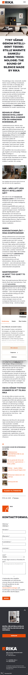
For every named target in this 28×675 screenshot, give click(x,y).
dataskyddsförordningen (9, 588)
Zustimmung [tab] (5, 321)
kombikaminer (18, 105)
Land (4, 555)
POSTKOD (5, 548)
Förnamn (5, 529)
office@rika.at (12, 661)
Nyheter (16, 498)
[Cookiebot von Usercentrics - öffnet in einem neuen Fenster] (19, 317)
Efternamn (6, 536)
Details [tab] (14, 321)
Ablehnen (14, 357)
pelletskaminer (6, 105)
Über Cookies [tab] (22, 321)
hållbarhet (17, 362)
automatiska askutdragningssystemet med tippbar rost (14, 286)
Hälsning (5, 524)
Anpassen (13, 352)
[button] (24, 2)
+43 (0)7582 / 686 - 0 (12, 660)
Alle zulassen (14, 347)
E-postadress (6, 542)
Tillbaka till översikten (12, 491)
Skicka (6, 598)
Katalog (14, 636)
